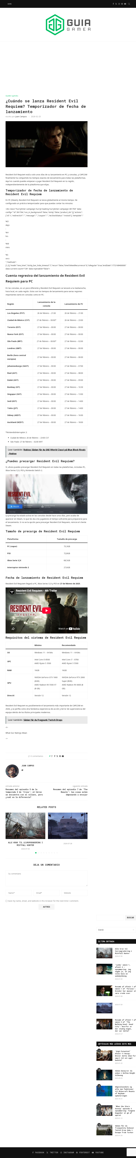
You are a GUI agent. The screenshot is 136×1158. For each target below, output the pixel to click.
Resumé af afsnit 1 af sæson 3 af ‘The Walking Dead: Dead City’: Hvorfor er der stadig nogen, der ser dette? (125, 1025)
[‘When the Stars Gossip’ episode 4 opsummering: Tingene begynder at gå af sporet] (104, 1110)
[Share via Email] (63, 756)
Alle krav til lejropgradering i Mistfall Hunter (25, 843)
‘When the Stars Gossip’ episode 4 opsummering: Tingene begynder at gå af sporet (125, 1110)
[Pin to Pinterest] (60, 756)
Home (10, 4)
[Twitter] (116, 4)
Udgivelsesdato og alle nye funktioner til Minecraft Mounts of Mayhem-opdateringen (125, 1091)
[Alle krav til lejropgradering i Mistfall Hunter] (25, 826)
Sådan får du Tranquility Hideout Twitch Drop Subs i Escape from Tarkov (124, 1129)
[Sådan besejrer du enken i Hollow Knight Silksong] (104, 1075)
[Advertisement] (68, 68)
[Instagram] (119, 4)
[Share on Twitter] (57, 756)
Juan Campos (21, 116)
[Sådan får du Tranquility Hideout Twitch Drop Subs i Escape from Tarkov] (104, 1130)
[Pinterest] (122, 4)
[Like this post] (52, 756)
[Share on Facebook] (54, 756)
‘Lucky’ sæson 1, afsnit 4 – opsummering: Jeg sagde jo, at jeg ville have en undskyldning (123, 970)
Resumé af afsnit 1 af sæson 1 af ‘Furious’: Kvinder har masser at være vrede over (125, 990)
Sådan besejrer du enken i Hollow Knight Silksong (125, 1073)
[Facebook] (113, 4)
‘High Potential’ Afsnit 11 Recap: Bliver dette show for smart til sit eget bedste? (125, 1055)
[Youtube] (125, 4)
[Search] (129, 4)
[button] (9, 833)
